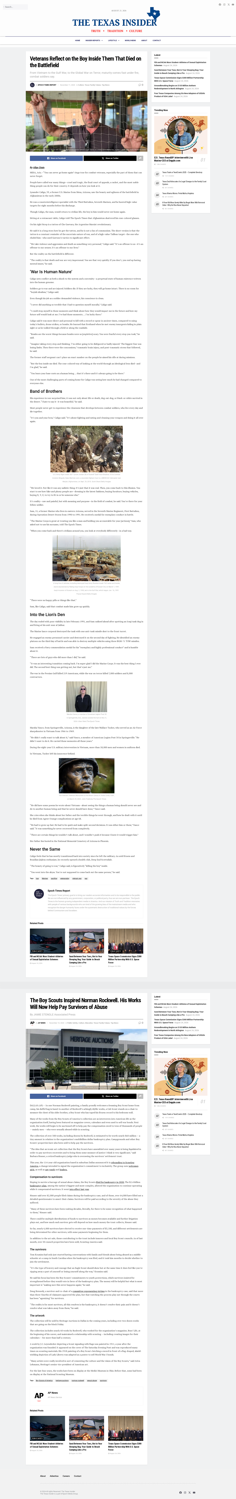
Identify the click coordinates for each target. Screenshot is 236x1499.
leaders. (63, 1169)
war (86, 878)
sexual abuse (92, 1380)
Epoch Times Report (47, 85)
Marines (45, 878)
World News (130, 40)
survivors (103, 1380)
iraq (37, 878)
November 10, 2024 (56, 1023)
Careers (66, 1476)
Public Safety (37, 951)
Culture (81, 85)
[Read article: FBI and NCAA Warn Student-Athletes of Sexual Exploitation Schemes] (47, 941)
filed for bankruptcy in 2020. (110, 1182)
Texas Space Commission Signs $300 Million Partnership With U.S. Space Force (124, 959)
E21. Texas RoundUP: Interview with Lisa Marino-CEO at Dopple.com (173, 159)
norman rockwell (78, 1380)
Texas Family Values (93, 85)
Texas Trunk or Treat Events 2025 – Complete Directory (182, 172)
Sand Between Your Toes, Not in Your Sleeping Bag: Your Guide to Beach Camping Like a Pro (85, 959)
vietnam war (77, 878)
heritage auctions (62, 1380)
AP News (41, 1023)
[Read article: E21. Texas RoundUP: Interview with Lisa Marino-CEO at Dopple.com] (180, 135)
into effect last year (79, 1189)
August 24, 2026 (36, 963)
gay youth (50, 1169)
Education (89, 1023)
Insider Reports (92, 40)
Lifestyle (112, 40)
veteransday (64, 878)
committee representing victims (89, 1291)
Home (77, 40)
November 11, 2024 (67, 85)
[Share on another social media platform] (140, 158)
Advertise (54, 1476)
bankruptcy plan (38, 1185)
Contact (157, 40)
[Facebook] (180, 1492)
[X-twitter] (189, 1492)
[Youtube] (194, 1492)
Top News (106, 85)
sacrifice (54, 878)
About (144, 40)
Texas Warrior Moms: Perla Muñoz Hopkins (178, 193)
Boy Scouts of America (44, 1380)
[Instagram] (185, 1492)
